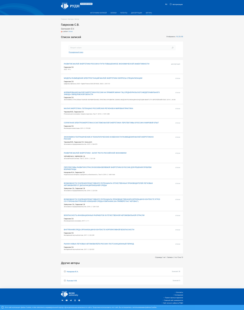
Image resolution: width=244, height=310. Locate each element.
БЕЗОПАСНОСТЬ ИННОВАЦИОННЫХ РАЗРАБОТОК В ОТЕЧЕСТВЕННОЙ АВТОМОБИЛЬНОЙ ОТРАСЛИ (104, 215)
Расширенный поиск (76, 52)
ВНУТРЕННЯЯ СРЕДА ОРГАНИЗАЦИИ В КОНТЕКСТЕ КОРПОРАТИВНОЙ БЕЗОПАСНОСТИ (99, 230)
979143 (71, 31)
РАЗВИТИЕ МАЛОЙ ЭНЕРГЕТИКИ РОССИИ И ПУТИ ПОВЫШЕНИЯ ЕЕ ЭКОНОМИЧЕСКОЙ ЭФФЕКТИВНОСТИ (106, 64)
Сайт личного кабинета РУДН (173, 303)
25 (179, 37)
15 (177, 37)
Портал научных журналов (174, 298)
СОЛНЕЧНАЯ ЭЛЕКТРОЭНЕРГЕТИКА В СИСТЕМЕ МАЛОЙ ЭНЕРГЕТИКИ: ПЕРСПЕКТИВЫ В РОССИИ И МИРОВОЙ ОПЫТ (111, 123)
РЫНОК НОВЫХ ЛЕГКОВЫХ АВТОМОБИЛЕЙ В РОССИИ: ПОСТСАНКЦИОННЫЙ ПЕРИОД (99, 244)
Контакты (179, 292)
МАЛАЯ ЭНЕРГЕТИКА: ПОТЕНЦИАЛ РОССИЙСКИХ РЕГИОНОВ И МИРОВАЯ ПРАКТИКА (98, 108)
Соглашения (179, 295)
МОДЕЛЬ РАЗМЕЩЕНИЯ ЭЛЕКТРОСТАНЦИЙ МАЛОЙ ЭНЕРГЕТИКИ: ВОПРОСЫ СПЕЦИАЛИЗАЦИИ (103, 78)
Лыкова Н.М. (72, 281)
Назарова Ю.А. (73, 272)
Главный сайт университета (173, 300)
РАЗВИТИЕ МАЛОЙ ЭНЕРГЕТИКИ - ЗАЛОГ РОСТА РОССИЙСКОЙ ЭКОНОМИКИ (95, 153)
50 (182, 37)
